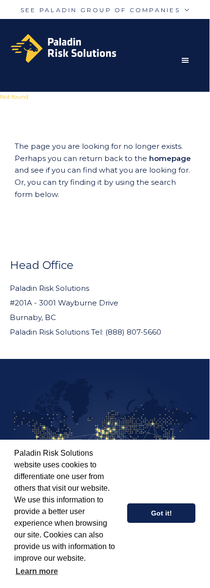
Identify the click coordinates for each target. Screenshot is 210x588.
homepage (170, 158)
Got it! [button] (161, 513)
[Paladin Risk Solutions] (110, 48)
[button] (188, 60)
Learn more (37, 571)
